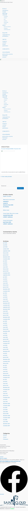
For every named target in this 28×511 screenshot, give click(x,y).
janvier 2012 (5, 385)
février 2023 (5, 285)
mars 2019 (5, 327)
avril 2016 (5, 345)
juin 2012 (5, 379)
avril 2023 (5, 281)
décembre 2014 (6, 359)
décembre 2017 (6, 341)
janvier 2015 (5, 357)
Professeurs (5, 439)
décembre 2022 (6, 289)
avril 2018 (5, 335)
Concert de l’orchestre (8, 222)
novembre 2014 (6, 361)
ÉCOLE (4, 8)
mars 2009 (5, 411)
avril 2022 (5, 297)
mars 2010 (5, 401)
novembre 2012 (6, 377)
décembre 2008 (6, 415)
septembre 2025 (6, 250)
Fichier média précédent (6, 176)
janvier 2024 (5, 271)
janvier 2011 (5, 395)
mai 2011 (5, 391)
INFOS (4, 39)
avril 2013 (5, 369)
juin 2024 (5, 261)
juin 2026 (5, 242)
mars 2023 (5, 283)
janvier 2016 (5, 349)
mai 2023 (5, 279)
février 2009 (5, 413)
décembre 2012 (6, 375)
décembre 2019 (6, 317)
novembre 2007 (6, 425)
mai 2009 (5, 407)
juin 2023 (5, 277)
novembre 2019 (6, 319)
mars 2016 (5, 347)
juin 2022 (5, 293)
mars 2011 (5, 393)
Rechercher (3, 185)
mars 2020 (5, 311)
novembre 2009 (6, 405)
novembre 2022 (6, 291)
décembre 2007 (6, 423)
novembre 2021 (6, 305)
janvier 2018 (5, 339)
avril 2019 (5, 325)
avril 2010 (5, 399)
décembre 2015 (6, 351)
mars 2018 (5, 337)
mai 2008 (5, 419)
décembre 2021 (6, 303)
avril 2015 (5, 355)
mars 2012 (5, 383)
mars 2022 (5, 299)
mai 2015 (5, 353)
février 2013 (5, 373)
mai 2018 (5, 333)
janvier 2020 (5, 315)
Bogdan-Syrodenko (7, 196)
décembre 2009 (6, 403)
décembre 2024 (6, 256)
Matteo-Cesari (6, 210)
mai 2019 (5, 323)
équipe (4, 32)
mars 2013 (5, 371)
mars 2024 (5, 267)
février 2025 (5, 252)
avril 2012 (5, 381)
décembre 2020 (6, 309)
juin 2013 (5, 365)
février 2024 (5, 269)
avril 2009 (5, 409)
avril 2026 (5, 246)
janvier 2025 (5, 255)
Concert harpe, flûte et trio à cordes (10, 215)
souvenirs (6, 52)
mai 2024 (5, 263)
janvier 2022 (5, 301)
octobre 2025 (6, 248)
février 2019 (5, 329)
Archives (5, 435)
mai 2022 (5, 295)
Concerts (5, 49)
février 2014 (5, 363)
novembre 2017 (6, 343)
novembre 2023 (6, 273)
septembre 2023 (6, 275)
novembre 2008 (6, 417)
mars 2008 (5, 421)
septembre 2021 (6, 307)
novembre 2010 (6, 397)
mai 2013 (5, 367)
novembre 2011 (6, 389)
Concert (5, 437)
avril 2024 (5, 264)
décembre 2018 (6, 331)
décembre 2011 (6, 387)
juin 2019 (5, 321)
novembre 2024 (6, 258)
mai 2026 (5, 244)
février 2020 (5, 313)
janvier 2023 (5, 287)
